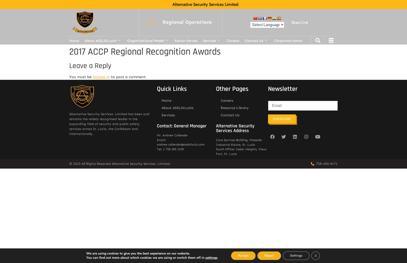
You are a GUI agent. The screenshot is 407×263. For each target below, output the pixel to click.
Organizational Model (145, 41)
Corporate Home (288, 41)
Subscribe (282, 119)
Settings (296, 255)
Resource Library (235, 108)
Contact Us (254, 41)
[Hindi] (274, 18)
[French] (265, 18)
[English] (260, 18)
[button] (187, 22)
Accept (243, 255)
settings (211, 258)
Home (74, 41)
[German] (269, 18)
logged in (101, 77)
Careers (233, 41)
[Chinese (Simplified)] (255, 18)
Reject (269, 255)
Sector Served (186, 41)
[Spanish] (279, 18)
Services (209, 41)
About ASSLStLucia (100, 41)
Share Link (299, 22)
